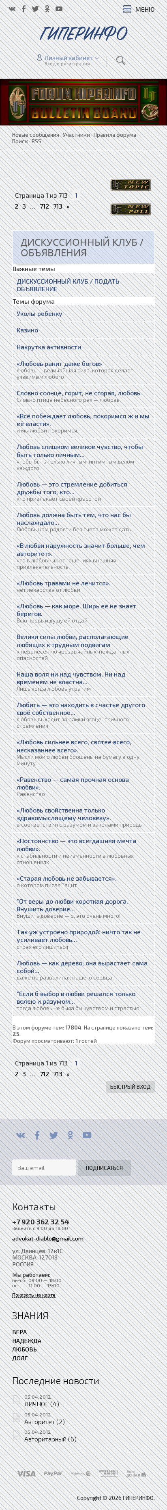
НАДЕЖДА (26, 1340)
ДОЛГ (20, 1358)
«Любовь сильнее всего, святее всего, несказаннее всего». (74, 745)
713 (57, 206)
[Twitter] (53, 1135)
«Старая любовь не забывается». (67, 878)
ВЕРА (19, 1331)
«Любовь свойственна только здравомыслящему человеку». (64, 813)
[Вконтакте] (20, 1135)
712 (44, 206)
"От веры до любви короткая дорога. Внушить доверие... (72, 905)
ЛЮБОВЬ (24, 1349)
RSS (36, 141)
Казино (27, 330)
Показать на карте (34, 1294)
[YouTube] (87, 1135)
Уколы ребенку (39, 313)
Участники (76, 135)
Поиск (20, 141)
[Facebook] (37, 1135)
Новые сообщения (35, 135)
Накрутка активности (49, 347)
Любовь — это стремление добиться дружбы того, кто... (72, 487)
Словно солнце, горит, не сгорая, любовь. (79, 393)
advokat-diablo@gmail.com (48, 1238)
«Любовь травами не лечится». (64, 583)
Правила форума (115, 135)
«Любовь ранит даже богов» (59, 363)
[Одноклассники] (70, 1135)
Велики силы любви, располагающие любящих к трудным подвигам (72, 640)
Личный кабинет (69, 57)
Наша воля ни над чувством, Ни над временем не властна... (71, 677)
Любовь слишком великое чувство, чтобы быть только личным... (80, 450)
